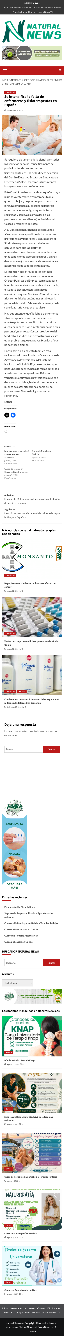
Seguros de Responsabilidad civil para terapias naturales (28, 915)
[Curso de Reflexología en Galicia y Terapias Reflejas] (32, 1153)
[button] (5, 70)
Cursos (36, 7)
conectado (33, 731)
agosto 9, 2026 (12, 1124)
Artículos (26, 7)
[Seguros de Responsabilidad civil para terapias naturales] (32, 1093)
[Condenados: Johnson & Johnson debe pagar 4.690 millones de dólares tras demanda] (32, 675)
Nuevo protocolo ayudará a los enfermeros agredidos (16, 454)
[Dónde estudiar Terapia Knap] (32, 1036)
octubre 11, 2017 (14, 110)
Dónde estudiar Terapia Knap (19, 907)
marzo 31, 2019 (12, 591)
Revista (57, 7)
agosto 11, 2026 (13, 1064)
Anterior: (32, 499)
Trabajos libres (20, 12)
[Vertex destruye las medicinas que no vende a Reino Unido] (32, 617)
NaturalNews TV (45, 12)
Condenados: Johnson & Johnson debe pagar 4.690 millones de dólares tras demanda (31, 701)
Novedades (15, 7)
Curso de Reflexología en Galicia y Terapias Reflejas (31, 923)
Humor (31, 12)
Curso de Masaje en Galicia (18, 941)
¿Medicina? (10, 92)
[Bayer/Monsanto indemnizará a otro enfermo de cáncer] (32, 559)
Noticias (21, 691)
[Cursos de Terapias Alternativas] (32, 1266)
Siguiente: (32, 513)
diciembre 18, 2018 (14, 707)
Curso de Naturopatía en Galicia (21, 929)
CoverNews (44, 1326)
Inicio (5, 7)
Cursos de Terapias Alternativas (21, 935)
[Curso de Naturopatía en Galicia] (32, 1209)
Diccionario (47, 7)
